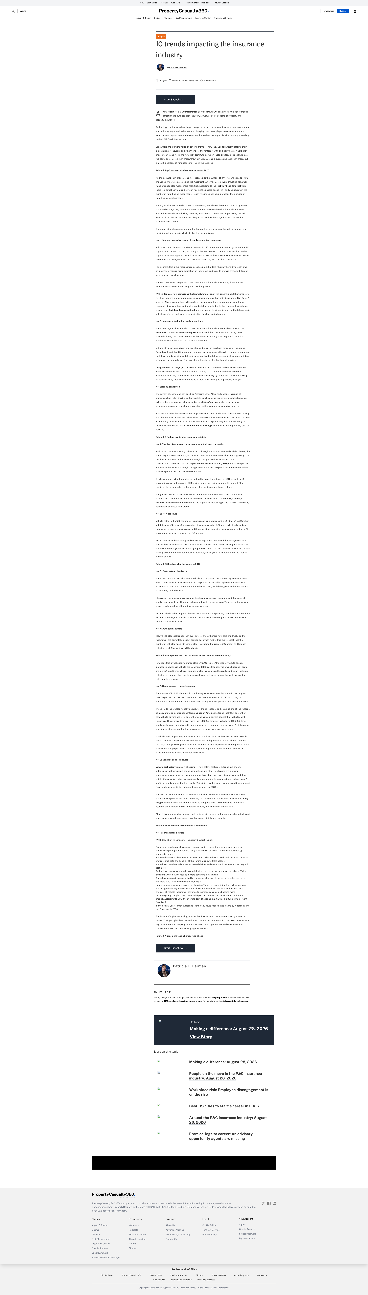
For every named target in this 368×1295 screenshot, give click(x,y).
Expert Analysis (100, 1253)
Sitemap (133, 1248)
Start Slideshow (174, 99)
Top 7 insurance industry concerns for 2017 (187, 170)
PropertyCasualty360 (131, 1275)
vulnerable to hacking (199, 425)
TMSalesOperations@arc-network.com (183, 1001)
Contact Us (171, 1239)
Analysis (161, 36)
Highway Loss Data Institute (231, 186)
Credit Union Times (178, 1275)
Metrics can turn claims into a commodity (186, 825)
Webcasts (175, 3)
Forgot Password (247, 1233)
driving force (179, 147)
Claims (95, 1230)
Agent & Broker (100, 1225)
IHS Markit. (192, 648)
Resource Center (191, 3)
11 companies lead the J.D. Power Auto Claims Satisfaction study (198, 655)
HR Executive (159, 1279)
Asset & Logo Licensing (178, 1234)
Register (343, 11)
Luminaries (152, 3)
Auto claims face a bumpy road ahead (184, 936)
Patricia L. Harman (178, 67)
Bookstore (206, 3)
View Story (201, 1036)
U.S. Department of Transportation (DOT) (206, 463)
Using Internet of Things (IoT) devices (175, 367)
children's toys (208, 402)
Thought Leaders (221, 3)
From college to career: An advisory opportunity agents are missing (221, 1136)
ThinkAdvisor (107, 1275)
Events (23, 11)
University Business (206, 1279)
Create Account (247, 1229)
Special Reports (100, 1248)
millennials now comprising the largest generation (187, 294)
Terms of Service (211, 1230)
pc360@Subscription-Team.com (109, 1210)
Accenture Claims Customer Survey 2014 (177, 332)
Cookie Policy (209, 1225)
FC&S (141, 3)
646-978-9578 (158, 1207)
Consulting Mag (241, 1275)
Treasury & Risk (219, 1275)
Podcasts (164, 3)
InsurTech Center (101, 1243)
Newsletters (328, 11)
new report (168, 111)
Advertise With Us (175, 1230)
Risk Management (101, 1239)
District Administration (181, 1279)
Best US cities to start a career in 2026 (224, 1106)
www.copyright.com (217, 997)
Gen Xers (242, 298)
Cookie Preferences (220, 1288)
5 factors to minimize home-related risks (185, 437)
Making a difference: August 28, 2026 (223, 1062)
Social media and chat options (183, 310)
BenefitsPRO (156, 1275)
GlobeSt (199, 1275)
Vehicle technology (166, 767)
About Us (170, 1225)
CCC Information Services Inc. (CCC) (198, 111)
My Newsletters (247, 1238)
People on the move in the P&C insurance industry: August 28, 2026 (225, 1075)
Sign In (242, 1224)
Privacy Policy (209, 1234)
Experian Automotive (207, 713)
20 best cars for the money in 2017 (182, 564)
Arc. (157, 1288)
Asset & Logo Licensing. (237, 1001)
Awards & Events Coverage (106, 1257)
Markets (96, 1234)
